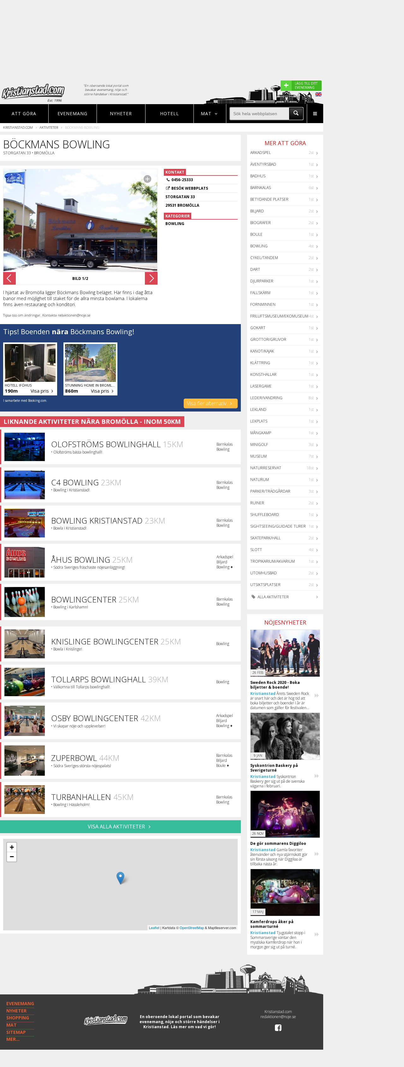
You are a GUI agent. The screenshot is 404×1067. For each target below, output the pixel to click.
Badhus (257, 176)
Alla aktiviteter (273, 597)
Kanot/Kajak (262, 351)
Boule (256, 234)
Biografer (260, 222)
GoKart (257, 327)
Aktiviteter (48, 127)
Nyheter (121, 113)
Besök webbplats (189, 188)
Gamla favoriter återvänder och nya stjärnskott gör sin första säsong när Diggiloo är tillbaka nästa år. (278, 856)
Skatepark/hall (265, 538)
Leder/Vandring (266, 397)
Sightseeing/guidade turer (278, 526)
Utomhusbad (263, 573)
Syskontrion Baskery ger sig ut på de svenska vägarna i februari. (277, 781)
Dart (255, 269)
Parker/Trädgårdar (270, 491)
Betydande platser (269, 199)
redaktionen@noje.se (278, 1016)
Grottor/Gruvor (268, 339)
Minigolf (259, 444)
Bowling (259, 246)
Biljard (257, 211)
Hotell (169, 113)
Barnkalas (260, 187)
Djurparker (261, 281)
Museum (258, 456)
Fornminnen (263, 304)
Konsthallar (263, 374)
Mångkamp (260, 433)
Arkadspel (260, 152)
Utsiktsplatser (265, 584)
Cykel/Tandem (264, 257)
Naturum (259, 479)
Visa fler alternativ (207, 403)
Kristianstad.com (18, 127)
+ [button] (12, 847)
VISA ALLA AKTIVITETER (117, 826)
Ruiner (257, 503)
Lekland (258, 409)
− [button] (12, 857)
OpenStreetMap (192, 927)
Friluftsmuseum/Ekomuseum (279, 316)
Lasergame (261, 386)
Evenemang (72, 113)
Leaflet (154, 927)
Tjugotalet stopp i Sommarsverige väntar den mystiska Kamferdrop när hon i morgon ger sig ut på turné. (277, 939)
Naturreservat (265, 468)
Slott (256, 549)
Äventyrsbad (263, 164)
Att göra (24, 113)
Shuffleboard (264, 514)
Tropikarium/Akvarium (272, 561)
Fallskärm (260, 292)
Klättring (260, 362)
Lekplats (258, 421)
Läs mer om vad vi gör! (193, 1026)
